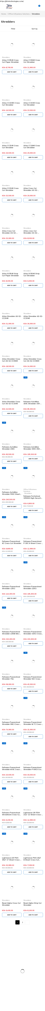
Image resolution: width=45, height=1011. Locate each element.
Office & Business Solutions (19, 14)
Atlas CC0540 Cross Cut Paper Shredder (10, 61)
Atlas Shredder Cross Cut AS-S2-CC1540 (11, 403)
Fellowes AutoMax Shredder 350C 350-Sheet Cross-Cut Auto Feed (32, 450)
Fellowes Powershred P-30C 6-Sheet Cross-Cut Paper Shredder (32, 543)
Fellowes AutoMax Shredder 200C (9, 448)
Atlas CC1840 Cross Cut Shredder (31, 147)
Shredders (6, 57)
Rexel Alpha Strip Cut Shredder (32, 904)
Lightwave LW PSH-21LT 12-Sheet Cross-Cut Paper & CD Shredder (32, 816)
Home (3, 14)
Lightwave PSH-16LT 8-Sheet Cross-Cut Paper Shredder (32, 860)
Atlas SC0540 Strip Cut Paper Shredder (10, 275)
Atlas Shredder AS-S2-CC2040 (11, 317)
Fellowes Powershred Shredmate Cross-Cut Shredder (11, 815)
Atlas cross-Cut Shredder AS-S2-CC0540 (30, 233)
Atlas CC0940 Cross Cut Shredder (31, 61)
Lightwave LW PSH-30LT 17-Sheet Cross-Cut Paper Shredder (11, 860)
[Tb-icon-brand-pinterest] (20, 961)
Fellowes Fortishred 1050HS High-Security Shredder (32, 498)
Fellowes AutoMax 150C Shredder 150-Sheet (31, 404)
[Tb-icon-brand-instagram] (14, 961)
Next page (27, 922)
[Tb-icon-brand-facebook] (2, 961)
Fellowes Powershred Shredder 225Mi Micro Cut (11, 634)
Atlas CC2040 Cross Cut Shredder (10, 189)
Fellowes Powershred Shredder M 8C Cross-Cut (11, 769)
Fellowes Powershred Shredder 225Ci (32, 587)
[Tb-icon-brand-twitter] (8, 961)
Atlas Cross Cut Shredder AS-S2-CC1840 (30, 190)
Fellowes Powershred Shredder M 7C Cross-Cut (32, 724)
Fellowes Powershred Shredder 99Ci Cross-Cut (11, 724)
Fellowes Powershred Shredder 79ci (11, 678)
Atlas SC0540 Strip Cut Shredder (31, 275)
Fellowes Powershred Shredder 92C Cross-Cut (32, 679)
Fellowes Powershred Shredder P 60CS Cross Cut (33, 769)
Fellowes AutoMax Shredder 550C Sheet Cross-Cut (11, 494)
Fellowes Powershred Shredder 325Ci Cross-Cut (32, 634)
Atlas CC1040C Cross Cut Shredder (11, 104)
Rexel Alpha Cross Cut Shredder (11, 904)
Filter (13, 29)
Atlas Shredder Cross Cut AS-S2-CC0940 (11, 360)
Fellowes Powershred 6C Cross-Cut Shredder (11, 542)
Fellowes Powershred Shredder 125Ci (11, 587)
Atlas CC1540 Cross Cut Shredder (31, 104)
